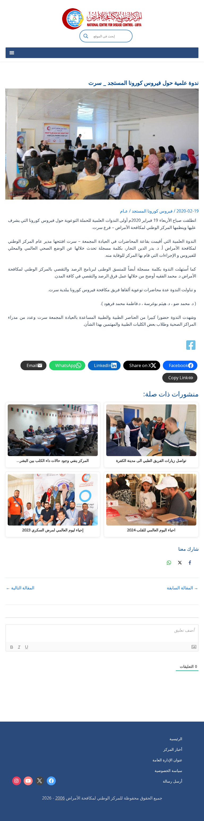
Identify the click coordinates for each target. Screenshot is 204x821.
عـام (124, 211)
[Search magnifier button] (86, 36)
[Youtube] (28, 781)
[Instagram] (17, 781)
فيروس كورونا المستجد (152, 211)
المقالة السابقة (182, 588)
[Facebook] (51, 781)
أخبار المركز (172, 749)
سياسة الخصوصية (168, 770)
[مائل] (19, 647)
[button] (106, 42)
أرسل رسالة (172, 781)
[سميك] (11, 647)
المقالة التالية (20, 588)
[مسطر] (26, 647)
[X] (40, 781)
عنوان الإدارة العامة (167, 759)
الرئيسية (175, 738)
